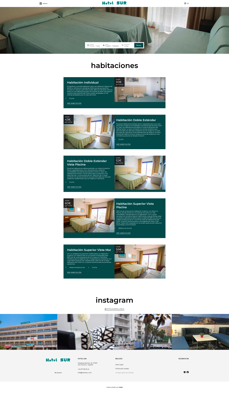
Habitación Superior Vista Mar (89, 250)
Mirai (121, 387)
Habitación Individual (83, 82)
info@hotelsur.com (85, 373)
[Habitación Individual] (139, 89)
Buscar (138, 45)
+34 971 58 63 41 (83, 369)
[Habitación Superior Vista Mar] (139, 262)
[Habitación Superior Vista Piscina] (89, 215)
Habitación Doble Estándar (136, 120)
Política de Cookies (122, 369)
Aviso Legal (119, 364)
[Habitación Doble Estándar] (89, 132)
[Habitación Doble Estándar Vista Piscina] (139, 173)
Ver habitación (74, 103)
